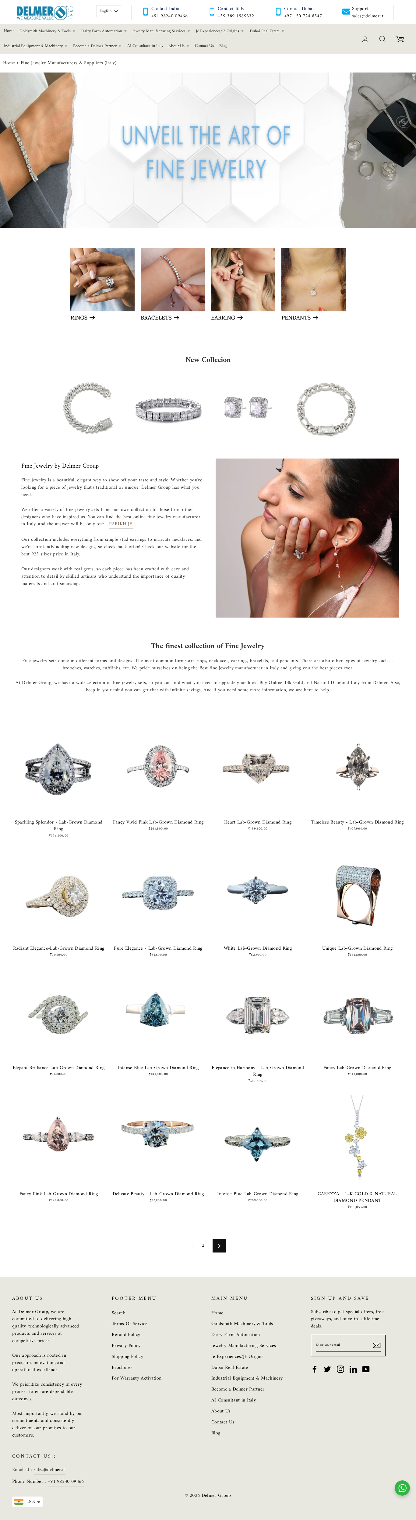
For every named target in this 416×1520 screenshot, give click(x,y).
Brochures (122, 1367)
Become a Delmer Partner (95, 46)
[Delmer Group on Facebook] (314, 1369)
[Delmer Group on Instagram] (340, 1369)
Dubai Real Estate (265, 31)
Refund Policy (126, 1334)
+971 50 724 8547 (303, 16)
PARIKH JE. (121, 524)
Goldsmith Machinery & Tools (45, 31)
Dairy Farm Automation (102, 31)
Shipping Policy (127, 1356)
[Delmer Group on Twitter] (327, 1369)
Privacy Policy (126, 1345)
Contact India (165, 9)
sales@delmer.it (49, 1469)
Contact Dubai (299, 9)
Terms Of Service (129, 1324)
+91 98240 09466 (169, 16)
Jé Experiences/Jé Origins (218, 31)
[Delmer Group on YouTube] (366, 1369)
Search (118, 1313)
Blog (223, 46)
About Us (177, 46)
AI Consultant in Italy (145, 46)
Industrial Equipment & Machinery (247, 1378)
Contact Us (204, 46)
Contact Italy (231, 9)
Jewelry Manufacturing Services (159, 31)
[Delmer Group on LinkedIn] (353, 1369)
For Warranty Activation (136, 1378)
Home (9, 63)
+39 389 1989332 (236, 16)
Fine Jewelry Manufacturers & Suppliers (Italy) (68, 63)
